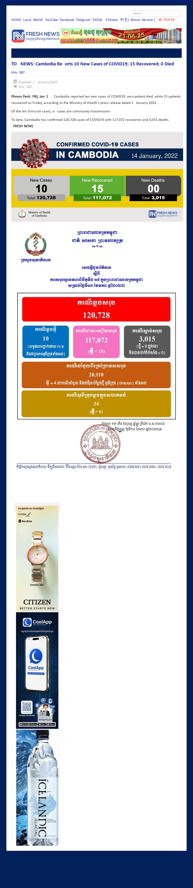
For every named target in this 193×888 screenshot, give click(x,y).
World (37, 20)
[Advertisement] (97, 490)
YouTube (51, 20)
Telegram (83, 20)
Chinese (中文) (117, 20)
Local (27, 20)
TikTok (97, 20)
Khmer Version (142, 20)
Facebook (67, 20)
